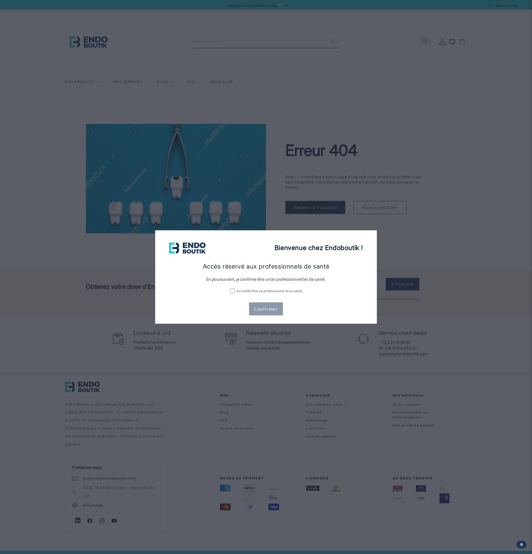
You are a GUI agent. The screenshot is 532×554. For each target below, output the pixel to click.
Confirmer (266, 309)
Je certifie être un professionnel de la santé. (269, 291)
